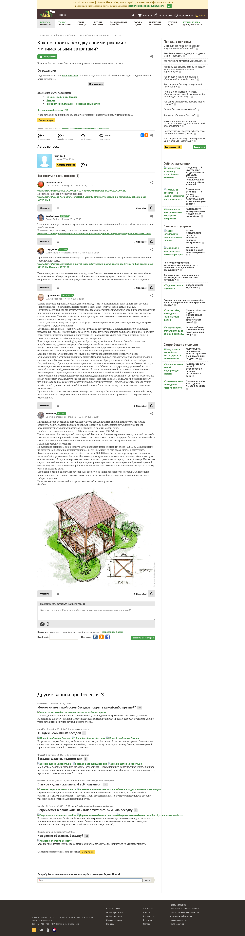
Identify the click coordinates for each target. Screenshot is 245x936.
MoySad (41, 806)
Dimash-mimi (43, 831)
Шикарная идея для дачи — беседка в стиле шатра (73, 103)
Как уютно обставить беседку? (60, 835)
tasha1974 (42, 780)
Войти (202, 15)
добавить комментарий (143, 637)
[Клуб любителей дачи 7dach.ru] (47, 13)
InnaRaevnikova (54, 182)
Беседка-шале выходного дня (59, 758)
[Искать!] (133, 15)
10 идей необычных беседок (62, 97)
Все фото (146, 912)
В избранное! (49, 56)
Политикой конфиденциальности (146, 5)
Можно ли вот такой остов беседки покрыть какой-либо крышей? (86, 707)
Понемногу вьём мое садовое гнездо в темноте (195, 383)
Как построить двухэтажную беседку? (184, 61)
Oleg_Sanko (52, 249)
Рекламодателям (177, 924)
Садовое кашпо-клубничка (195, 286)
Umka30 (41, 754)
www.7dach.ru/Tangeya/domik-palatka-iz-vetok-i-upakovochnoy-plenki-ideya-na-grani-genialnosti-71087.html (94, 233)
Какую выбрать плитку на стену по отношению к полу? (195, 331)
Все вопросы (148, 916)
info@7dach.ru (45, 920)
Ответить (44, 208)
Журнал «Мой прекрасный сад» (96, 806)
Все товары (147, 908)
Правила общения (178, 904)
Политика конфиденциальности (184, 912)
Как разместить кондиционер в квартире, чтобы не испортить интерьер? (181, 277)
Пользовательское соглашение (184, 908)
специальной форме (112, 631)
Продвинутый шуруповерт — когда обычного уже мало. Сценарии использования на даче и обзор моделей (195, 176)
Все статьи (147, 920)
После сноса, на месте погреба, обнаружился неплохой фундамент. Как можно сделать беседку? (184, 94)
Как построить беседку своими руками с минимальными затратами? (184, 139)
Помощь (110, 924)
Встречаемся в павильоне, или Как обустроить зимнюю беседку (84, 810)
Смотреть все (88, 852)
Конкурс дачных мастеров (100, 780)
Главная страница (114, 908)
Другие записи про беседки (68, 694)
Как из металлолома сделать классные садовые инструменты (194, 236)
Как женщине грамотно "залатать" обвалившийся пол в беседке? (181, 78)
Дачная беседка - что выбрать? (180, 109)
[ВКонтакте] (142, 135)
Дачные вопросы (114, 920)
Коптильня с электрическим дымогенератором (195, 251)
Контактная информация (181, 916)
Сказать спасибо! (66, 164)
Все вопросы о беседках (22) (52, 110)
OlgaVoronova (53, 295)
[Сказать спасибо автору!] (151, 207)
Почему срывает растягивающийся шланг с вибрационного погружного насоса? (184, 302)
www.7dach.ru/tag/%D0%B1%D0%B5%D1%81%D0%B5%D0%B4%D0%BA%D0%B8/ (81, 190)
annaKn (41, 729)
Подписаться (96, 84)
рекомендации (103, 128)
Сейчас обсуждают (114, 916)
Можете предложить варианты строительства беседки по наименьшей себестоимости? (184, 123)
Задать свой (199, 147)
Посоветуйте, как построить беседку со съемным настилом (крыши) (184, 132)
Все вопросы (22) (172, 147)
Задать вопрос (46, 120)
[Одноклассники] (146, 135)
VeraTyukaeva (52, 215)
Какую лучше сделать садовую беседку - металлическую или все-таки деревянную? (185, 69)
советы (93, 128)
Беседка (51, 100)
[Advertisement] (96, 667)
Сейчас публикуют (114, 912)
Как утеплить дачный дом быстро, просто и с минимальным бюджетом (196, 354)
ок (169, 6)
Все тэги (146, 924)
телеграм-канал (70, 75)
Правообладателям (178, 920)
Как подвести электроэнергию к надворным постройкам (195, 212)
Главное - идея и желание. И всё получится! (69, 784)
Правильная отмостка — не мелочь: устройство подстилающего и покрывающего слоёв (196, 196)
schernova (42, 703)
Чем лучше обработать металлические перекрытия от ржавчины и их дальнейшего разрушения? (181, 266)
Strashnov (51, 413)
